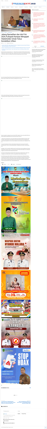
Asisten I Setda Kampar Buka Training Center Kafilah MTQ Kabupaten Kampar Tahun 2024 (16, 47)
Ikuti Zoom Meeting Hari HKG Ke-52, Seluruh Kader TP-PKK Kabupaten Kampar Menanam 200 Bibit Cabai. (24, 402)
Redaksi (19, 413)
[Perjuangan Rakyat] (23, 4)
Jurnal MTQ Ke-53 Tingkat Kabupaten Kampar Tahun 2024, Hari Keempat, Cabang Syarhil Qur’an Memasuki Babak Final (8, 402)
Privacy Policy (24, 413)
